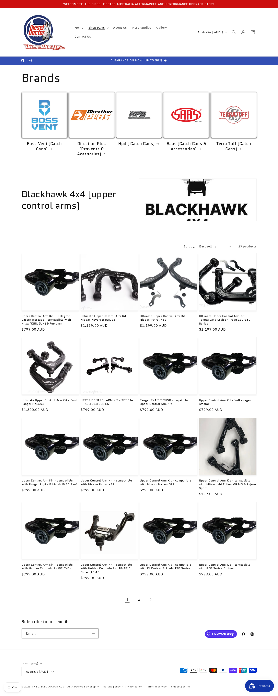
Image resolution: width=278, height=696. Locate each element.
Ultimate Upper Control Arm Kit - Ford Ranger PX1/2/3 (49, 402)
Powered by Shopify (86, 686)
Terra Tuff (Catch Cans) (233, 146)
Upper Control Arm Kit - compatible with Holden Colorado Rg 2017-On (47, 566)
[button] (98, 27)
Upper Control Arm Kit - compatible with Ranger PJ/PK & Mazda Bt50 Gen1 (50, 482)
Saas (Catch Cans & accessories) (186, 146)
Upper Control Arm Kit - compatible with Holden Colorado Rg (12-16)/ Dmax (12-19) (106, 568)
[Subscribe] (93, 633)
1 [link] (127, 599)
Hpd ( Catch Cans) (136, 143)
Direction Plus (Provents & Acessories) (91, 149)
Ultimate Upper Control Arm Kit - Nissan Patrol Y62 (164, 318)
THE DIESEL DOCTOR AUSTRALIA (53, 686)
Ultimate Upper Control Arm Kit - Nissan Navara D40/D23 (105, 318)
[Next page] (150, 599)
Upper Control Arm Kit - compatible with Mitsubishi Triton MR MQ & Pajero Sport (227, 484)
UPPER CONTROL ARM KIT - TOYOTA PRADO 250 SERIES (107, 402)
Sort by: (189, 246)
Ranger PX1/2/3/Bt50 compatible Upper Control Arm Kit (164, 402)
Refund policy (112, 686)
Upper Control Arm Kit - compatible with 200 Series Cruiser (224, 566)
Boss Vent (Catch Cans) (44, 146)
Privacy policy (133, 686)
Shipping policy (180, 686)
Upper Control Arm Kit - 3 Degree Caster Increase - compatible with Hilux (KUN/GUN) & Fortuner (46, 319)
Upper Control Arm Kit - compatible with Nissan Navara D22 (165, 482)
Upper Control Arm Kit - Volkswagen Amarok (225, 402)
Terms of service (156, 686)
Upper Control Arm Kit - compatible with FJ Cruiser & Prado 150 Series (165, 566)
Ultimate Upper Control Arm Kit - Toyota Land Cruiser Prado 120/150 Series (225, 319)
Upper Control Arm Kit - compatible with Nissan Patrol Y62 (106, 482)
